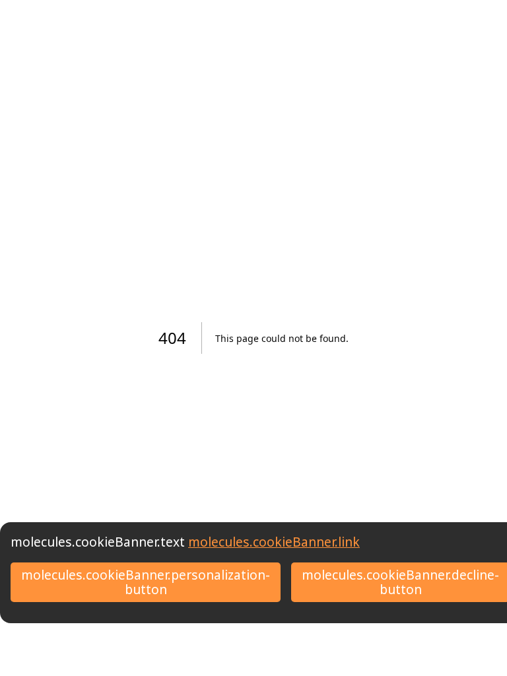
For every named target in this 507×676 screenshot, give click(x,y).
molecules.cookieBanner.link (274, 542)
